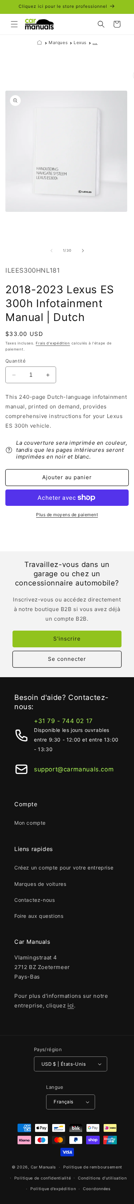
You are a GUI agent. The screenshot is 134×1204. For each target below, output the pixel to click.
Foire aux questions (38, 916)
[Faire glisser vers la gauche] (51, 250)
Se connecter (67, 658)
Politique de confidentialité (42, 1178)
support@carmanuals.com (74, 769)
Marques (58, 42)
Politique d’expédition (53, 1188)
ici (71, 1005)
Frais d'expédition (53, 343)
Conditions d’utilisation (102, 1178)
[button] (14, 24)
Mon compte (30, 823)
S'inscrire (67, 638)
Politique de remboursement (92, 1167)
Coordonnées (97, 1188)
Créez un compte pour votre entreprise (63, 868)
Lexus (80, 42)
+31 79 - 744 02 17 (63, 720)
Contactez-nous (34, 900)
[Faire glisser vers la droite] (83, 250)
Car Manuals (43, 1167)
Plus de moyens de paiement (67, 514)
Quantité (15, 361)
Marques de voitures (40, 884)
